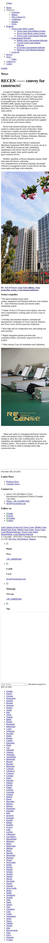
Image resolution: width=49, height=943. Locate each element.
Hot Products (22, 539)
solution (14, 22)
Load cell (15, 52)
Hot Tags (12, 539)
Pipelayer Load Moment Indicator (31, 50)
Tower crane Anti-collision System (31, 31)
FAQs (13, 24)
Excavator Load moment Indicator (31, 47)
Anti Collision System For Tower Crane (17, 527)
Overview (15, 12)
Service (9, 54)
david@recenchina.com (16, 503)
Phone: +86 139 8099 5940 (17, 501)
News (8, 57)
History (14, 15)
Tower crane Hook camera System (31, 33)
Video (13, 59)
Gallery (9, 64)
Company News (13, 484)
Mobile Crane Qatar (25, 530)
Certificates (16, 19)
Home (8, 8)
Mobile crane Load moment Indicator (32, 40)
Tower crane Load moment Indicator (32, 36)
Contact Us (11, 61)
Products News (12, 481)
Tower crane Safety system (22, 29)
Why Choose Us (18, 17)
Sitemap (32, 539)
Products (9, 26)
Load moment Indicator (21, 38)
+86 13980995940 (14, 559)
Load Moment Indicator (23, 534)
